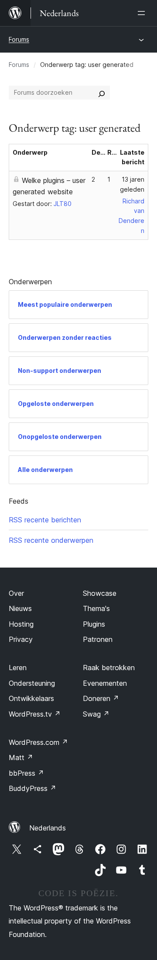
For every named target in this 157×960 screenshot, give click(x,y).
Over (16, 593)
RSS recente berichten (45, 519)
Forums (19, 39)
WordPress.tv (35, 714)
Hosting (21, 624)
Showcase (99, 593)
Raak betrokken (109, 667)
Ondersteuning (32, 683)
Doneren (101, 698)
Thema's (96, 608)
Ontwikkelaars (31, 698)
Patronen (98, 639)
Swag (96, 714)
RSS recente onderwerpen (51, 540)
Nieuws (20, 608)
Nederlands (47, 828)
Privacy (21, 639)
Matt (21, 757)
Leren (18, 667)
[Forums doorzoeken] (101, 93)
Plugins (94, 624)
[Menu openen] (143, 13)
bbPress (26, 773)
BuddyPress (32, 788)
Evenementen (105, 683)
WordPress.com (38, 742)
